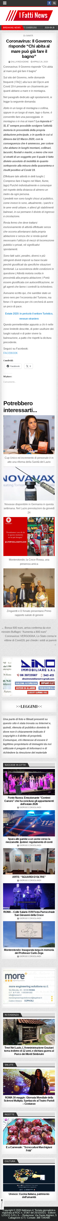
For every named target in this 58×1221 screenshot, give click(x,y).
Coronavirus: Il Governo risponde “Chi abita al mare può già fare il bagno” (29, 49)
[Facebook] (49, 3)
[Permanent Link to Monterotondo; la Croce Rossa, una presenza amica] (29, 536)
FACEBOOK (10, 353)
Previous (7, 986)
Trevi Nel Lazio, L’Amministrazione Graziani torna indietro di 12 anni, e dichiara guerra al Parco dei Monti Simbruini (29, 1050)
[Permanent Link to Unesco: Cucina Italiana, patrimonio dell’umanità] (29, 1178)
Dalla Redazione (20, 62)
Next (50, 986)
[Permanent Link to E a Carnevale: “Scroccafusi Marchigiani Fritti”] (29, 1132)
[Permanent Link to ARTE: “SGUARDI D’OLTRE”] (29, 861)
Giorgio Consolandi (30, 807)
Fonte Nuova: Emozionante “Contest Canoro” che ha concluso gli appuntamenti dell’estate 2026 (29, 800)
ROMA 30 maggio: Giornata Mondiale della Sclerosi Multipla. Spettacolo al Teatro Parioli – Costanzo (29, 1100)
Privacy (2, 1205)
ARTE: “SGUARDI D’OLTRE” (29, 877)
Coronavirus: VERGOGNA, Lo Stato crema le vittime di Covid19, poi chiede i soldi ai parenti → (30, 640)
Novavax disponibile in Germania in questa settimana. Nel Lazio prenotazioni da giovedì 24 (29, 508)
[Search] (54, 3)
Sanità (29, 36)
